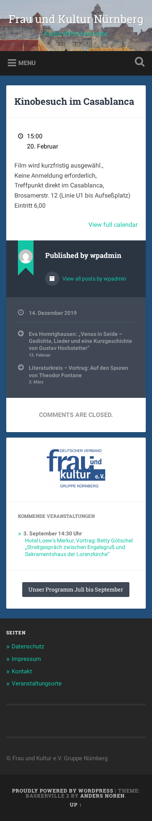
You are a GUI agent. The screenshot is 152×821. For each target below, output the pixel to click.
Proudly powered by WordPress (62, 790)
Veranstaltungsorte (37, 683)
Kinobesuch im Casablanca (74, 101)
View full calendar (113, 224)
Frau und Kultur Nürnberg (76, 19)
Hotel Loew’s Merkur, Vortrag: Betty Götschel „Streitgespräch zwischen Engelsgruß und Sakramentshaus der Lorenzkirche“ (79, 547)
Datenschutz (28, 646)
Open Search (138, 62)
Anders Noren (102, 796)
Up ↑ (76, 805)
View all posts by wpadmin (93, 278)
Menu (27, 62)
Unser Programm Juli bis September (75, 589)
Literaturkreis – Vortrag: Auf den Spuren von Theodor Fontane (78, 375)
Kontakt (22, 671)
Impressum (26, 658)
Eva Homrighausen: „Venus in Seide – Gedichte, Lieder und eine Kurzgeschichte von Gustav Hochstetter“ (80, 344)
